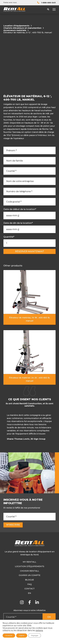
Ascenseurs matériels (14, 30)
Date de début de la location (19, 209)
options (39, 630)
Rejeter (21, 635)
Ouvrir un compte (29, 575)
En (29, 593)
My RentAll (29, 562)
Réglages (34, 635)
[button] (55, 428)
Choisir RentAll (29, 571)
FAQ (29, 584)
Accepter (8, 635)
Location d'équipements (16, 26)
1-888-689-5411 (48, 3)
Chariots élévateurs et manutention (22, 28)
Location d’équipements (29, 566)
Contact (29, 588)
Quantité (8, 237)
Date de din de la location (18, 223)
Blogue (29, 580)
